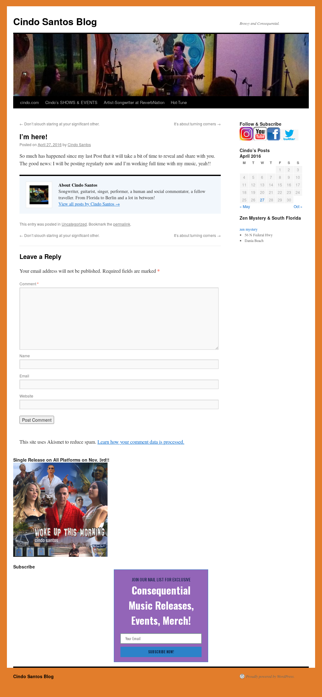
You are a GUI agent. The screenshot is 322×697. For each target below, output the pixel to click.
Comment (29, 283)
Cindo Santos (79, 144)
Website (26, 395)
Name (24, 355)
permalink (121, 224)
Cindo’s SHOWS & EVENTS (71, 102)
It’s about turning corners (197, 123)
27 (262, 199)
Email (24, 375)
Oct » (298, 206)
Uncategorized (74, 224)
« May (245, 206)
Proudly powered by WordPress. (270, 676)
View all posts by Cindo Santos (89, 204)
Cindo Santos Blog (55, 21)
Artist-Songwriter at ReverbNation (134, 102)
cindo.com (29, 102)
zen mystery (249, 229)
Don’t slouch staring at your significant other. (59, 123)
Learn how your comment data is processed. (140, 441)
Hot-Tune (179, 102)
